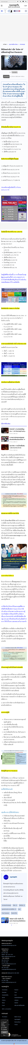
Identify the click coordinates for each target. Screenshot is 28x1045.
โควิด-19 (15, 905)
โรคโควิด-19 (22, 905)
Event (3, 1005)
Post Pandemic (5, 913)
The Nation (4, 1017)
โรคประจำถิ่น (14, 913)
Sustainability (5, 995)
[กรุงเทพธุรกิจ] (14, 5)
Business (4, 992)
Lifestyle (16, 1000)
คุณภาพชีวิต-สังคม (13, 44)
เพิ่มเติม (5, 1029)
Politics (3, 1000)
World (3, 998)
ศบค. (19, 909)
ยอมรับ (4, 1032)
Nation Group (17, 1017)
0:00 (5, 10)
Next (24, 921)
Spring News (17, 1022)
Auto (15, 995)
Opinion (16, 1003)
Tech (15, 992)
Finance (16, 990)
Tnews (16, 1025)
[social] (18, 1)
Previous (3, 921)
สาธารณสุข (22, 44)
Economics (4, 990)
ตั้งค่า (4, 1035)
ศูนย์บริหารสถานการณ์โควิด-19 (9, 909)
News (3, 1003)
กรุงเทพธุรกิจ (17, 1019)
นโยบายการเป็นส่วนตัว (19, 1005)
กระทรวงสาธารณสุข (6, 905)
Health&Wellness (18, 998)
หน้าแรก (5, 44)
